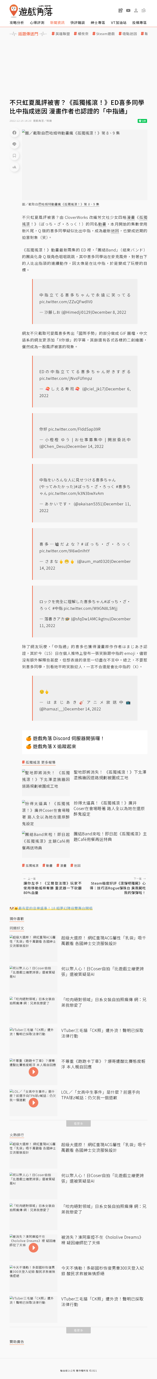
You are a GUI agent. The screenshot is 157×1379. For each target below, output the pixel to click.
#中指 (57, 608)
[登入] (136, 10)
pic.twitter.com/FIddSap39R (74, 429)
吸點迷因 (130, 33)
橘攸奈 (83, 33)
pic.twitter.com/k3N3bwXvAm (76, 493)
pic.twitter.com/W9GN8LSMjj (91, 608)
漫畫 (63, 865)
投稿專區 (139, 22)
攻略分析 (17, 22)
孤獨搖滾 (32, 865)
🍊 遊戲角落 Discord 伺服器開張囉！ (65, 738)
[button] (143, 10)
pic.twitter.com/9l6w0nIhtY (64, 550)
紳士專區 (98, 22)
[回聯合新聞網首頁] (14, 11)
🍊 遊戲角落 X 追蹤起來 (51, 746)
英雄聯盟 (63, 33)
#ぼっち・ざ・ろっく (95, 486)
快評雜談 (77, 22)
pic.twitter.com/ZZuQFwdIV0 (66, 301)
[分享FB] (14, 132)
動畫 (49, 865)
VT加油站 (119, 22)
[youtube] (128, 10)
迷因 (77, 865)
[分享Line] (14, 144)
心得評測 (37, 22)
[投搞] (120, 10)
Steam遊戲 (105, 33)
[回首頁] (31, 11)
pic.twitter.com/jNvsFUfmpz (65, 378)
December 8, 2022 (109, 312)
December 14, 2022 (85, 446)
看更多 (78, 1123)
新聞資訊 (57, 22)
